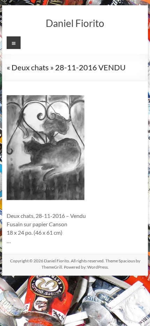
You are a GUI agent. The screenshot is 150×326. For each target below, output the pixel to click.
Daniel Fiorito (75, 23)
